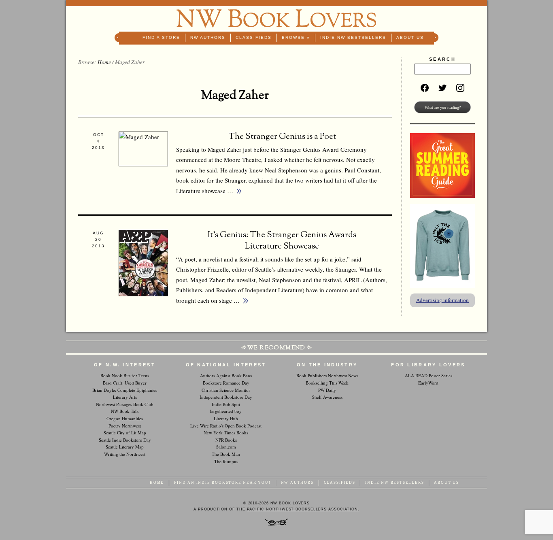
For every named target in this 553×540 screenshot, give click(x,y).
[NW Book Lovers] (276, 18)
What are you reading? (443, 107)
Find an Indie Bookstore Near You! (222, 482)
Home (104, 62)
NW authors (207, 37)
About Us (410, 37)
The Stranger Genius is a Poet (282, 137)
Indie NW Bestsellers (353, 37)
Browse (296, 37)
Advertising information (442, 300)
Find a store (161, 37)
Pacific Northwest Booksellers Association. (303, 509)
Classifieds (254, 37)
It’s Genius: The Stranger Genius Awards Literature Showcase (282, 240)
